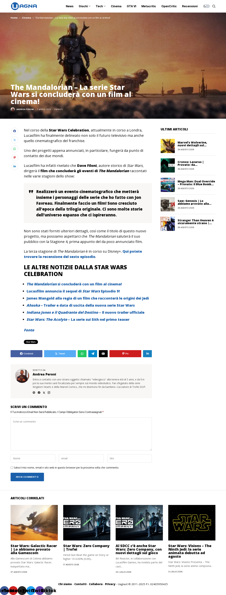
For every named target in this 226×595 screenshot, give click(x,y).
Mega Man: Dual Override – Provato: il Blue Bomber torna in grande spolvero (196, 184)
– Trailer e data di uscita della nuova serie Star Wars (80, 305)
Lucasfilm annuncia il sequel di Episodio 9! (73, 291)
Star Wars (31, 342)
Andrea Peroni (25, 109)
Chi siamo (65, 584)
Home (14, 17)
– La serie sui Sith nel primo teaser (77, 319)
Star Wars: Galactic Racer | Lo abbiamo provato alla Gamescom (34, 549)
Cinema (26, 17)
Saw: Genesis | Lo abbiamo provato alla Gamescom (193, 203)
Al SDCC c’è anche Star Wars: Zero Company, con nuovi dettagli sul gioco (139, 549)
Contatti (80, 584)
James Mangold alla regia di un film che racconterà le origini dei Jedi (87, 298)
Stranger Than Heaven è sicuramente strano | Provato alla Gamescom (196, 223)
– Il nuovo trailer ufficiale (85, 312)
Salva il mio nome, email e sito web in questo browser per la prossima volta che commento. (66, 467)
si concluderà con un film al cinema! (74, 284)
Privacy (110, 584)
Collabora (96, 584)
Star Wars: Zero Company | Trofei (86, 547)
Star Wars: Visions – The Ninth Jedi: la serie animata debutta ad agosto (189, 551)
